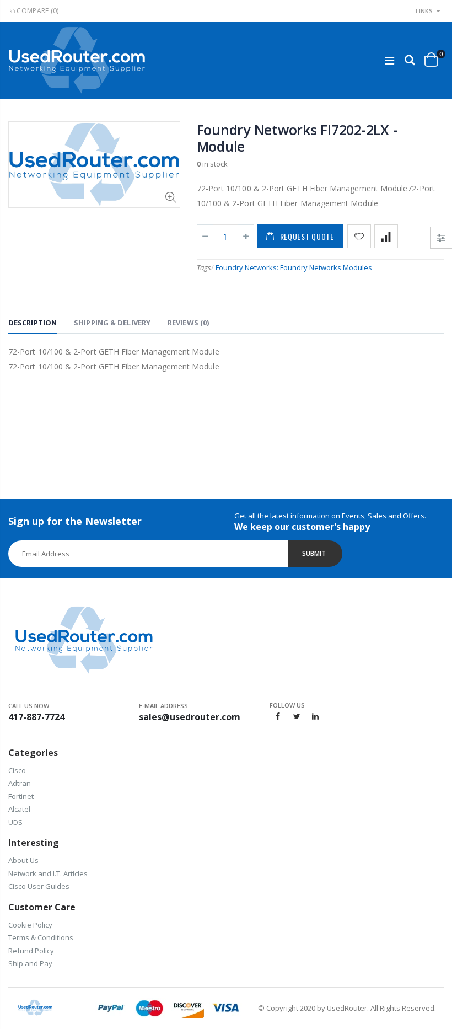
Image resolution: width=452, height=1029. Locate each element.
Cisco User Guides (38, 886)
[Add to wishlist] (359, 236)
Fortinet (21, 796)
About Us (23, 860)
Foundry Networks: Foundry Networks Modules (294, 267)
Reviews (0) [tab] (188, 323)
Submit (314, 553)
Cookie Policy (30, 925)
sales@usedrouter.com (189, 717)
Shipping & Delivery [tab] (112, 323)
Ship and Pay (30, 963)
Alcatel (19, 809)
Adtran (19, 783)
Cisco (17, 770)
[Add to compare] (386, 236)
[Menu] (389, 60)
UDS (15, 822)
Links (424, 11)
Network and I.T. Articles (48, 873)
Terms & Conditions (40, 937)
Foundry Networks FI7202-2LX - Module (297, 138)
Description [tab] (32, 323)
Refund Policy (31, 951)
